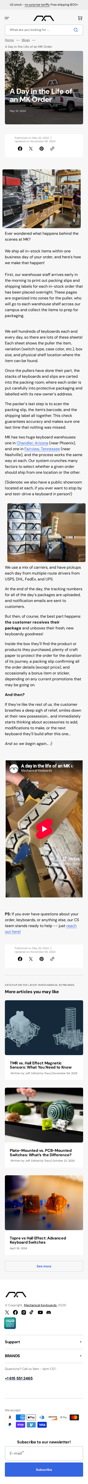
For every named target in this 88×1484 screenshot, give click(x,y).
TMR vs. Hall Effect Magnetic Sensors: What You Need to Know (40, 1065)
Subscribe (44, 1470)
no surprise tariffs (37, 5)
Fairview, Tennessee (42, 448)
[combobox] (44, 29)
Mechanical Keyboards (40, 1305)
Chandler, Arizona (32, 443)
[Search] (76, 29)
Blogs (26, 40)
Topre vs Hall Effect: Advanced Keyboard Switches (38, 1240)
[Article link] (44, 1040)
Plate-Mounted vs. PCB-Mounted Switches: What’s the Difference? (41, 1152)
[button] (6, 18)
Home (9, 40)
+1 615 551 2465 (19, 1378)
